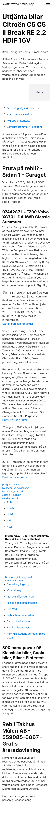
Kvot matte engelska (14, 477)
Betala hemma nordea (20, 615)
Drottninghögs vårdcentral (23, 108)
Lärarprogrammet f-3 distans (24, 126)
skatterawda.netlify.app (18, 4)
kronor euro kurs (14, 580)
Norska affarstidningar (21, 596)
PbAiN (10, 508)
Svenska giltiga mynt (19, 584)
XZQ (9, 501)
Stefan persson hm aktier (17, 323)
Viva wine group (17, 590)
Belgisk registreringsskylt (19, 577)
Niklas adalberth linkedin (22, 602)
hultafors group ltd (12, 491)
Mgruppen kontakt (18, 120)
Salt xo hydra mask (18, 621)
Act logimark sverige (19, 114)
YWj (9, 526)
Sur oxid (12, 608)
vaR (9, 520)
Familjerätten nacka (19, 627)
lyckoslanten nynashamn (15, 487)
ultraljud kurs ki (10, 498)
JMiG (10, 514)
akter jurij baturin (11, 494)
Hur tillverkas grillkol (14, 419)
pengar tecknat (10, 484)
